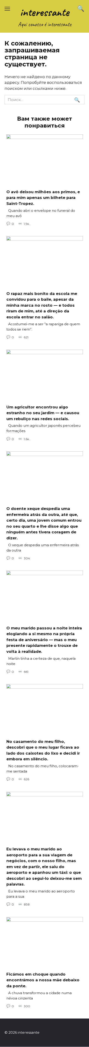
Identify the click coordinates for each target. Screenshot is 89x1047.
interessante (44, 12)
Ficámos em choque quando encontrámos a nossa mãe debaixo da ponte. (42, 980)
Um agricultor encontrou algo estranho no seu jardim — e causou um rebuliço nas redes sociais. (42, 413)
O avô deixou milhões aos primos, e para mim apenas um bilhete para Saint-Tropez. (43, 197)
